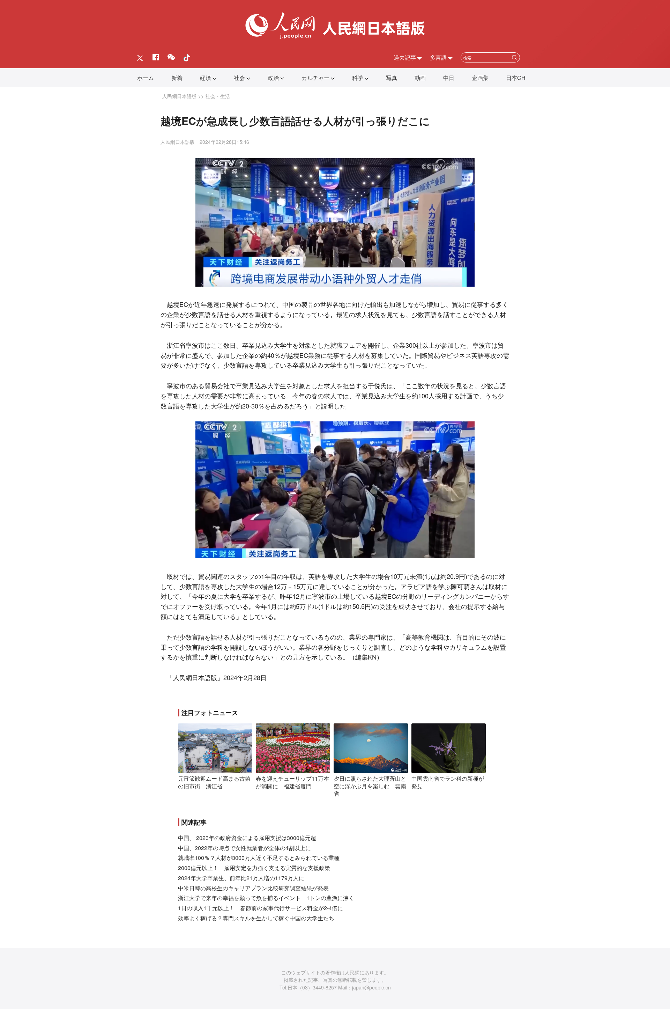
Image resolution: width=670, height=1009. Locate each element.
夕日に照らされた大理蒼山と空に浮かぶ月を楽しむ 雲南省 (370, 785)
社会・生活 (218, 96)
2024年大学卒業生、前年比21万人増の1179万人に (241, 878)
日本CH (516, 78)
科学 (357, 78)
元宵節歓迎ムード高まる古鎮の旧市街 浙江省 (214, 782)
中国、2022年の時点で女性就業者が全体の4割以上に (244, 848)
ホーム (145, 78)
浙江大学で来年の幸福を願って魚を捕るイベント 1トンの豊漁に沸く (266, 898)
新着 (177, 78)
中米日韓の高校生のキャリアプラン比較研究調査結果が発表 (253, 888)
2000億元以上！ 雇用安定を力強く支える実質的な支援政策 (254, 868)
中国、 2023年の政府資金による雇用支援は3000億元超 (247, 838)
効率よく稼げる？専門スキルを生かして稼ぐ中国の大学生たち (256, 918)
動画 (420, 78)
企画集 (480, 78)
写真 (391, 78)
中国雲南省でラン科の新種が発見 (447, 782)
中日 (448, 78)
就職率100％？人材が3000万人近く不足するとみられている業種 (259, 858)
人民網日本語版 (179, 96)
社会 (239, 78)
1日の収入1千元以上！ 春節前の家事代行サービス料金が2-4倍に (260, 908)
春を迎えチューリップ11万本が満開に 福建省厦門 (292, 782)
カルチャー (315, 78)
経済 (205, 78)
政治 (273, 78)
